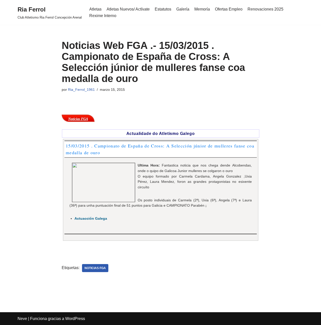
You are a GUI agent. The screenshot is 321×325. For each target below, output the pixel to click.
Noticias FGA (95, 268)
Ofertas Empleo (229, 9)
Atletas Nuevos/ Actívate (128, 9)
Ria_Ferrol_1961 (81, 90)
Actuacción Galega (90, 218)
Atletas (95, 9)
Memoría (202, 9)
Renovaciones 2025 (265, 9)
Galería (182, 9)
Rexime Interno (102, 16)
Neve (22, 318)
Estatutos (163, 9)
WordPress (75, 318)
